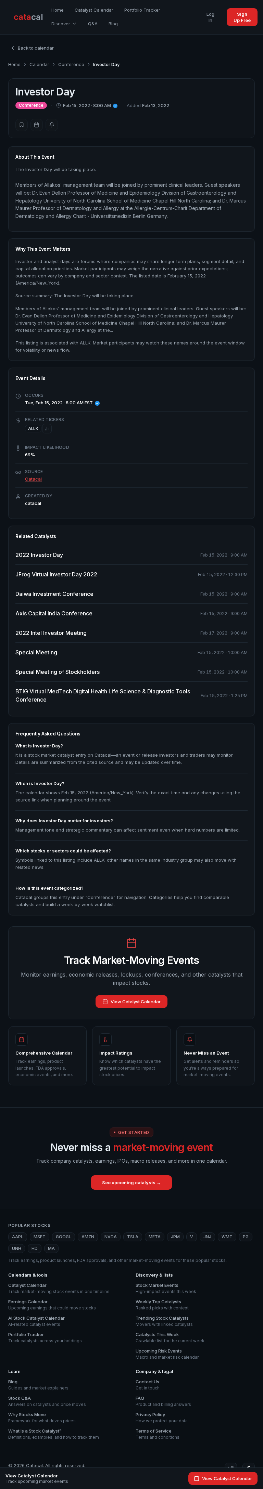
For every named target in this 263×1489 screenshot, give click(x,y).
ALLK (33, 428)
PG (246, 1236)
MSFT (40, 1236)
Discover (60, 23)
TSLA (132, 1236)
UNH (16, 1248)
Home (57, 10)
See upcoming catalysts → (131, 1182)
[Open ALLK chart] (47, 428)
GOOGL (63, 1236)
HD (35, 1248)
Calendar (39, 64)
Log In (210, 17)
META (155, 1236)
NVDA (110, 1236)
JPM (175, 1236)
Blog (113, 23)
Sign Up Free (242, 17)
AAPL (17, 1236)
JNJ (207, 1236)
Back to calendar (36, 48)
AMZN (88, 1236)
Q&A (93, 23)
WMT (227, 1236)
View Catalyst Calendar (136, 1001)
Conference (71, 64)
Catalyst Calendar (94, 10)
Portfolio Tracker (142, 10)
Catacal (33, 479)
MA (51, 1248)
